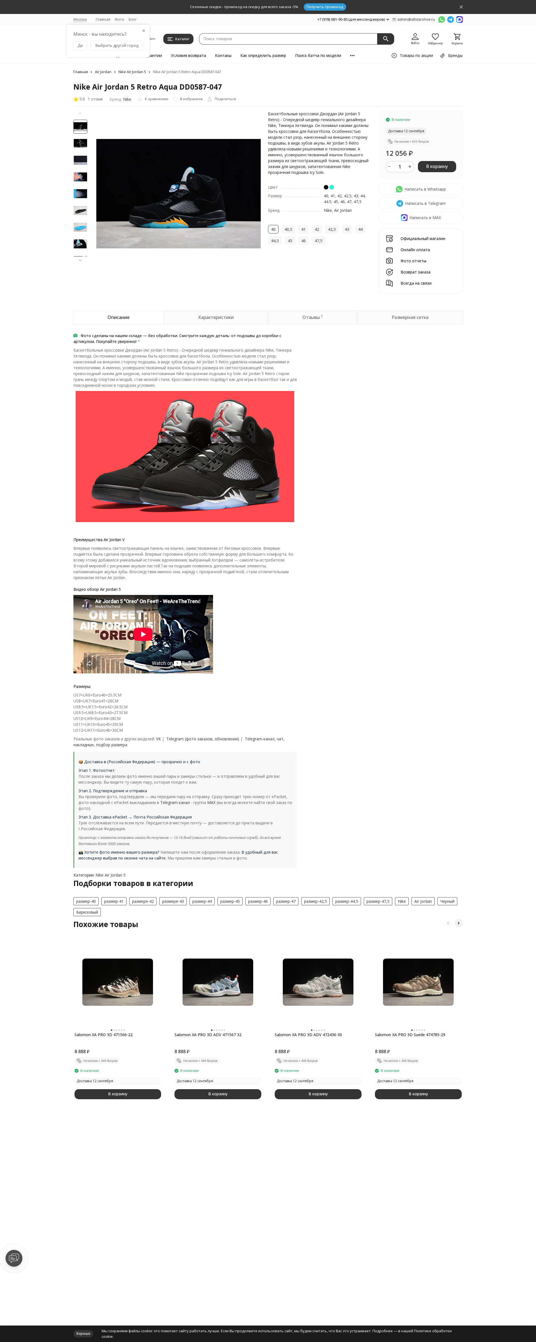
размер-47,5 (378, 901)
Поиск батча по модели (318, 55)
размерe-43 (173, 901)
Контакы (223, 55)
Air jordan (423, 901)
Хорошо (83, 1333)
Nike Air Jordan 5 (132, 72)
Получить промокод (325, 6)
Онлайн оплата (415, 250)
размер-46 (258, 901)
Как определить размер (263, 55)
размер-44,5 (346, 901)
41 (333, 195)
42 (339, 195)
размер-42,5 (315, 901)
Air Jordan (103, 72)
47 (349, 201)
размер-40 (86, 901)
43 (356, 195)
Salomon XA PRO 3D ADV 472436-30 (308, 1034)
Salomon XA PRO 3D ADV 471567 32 (207, 1034)
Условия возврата (188, 55)
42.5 (347, 195)
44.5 (327, 201)
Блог (133, 19)
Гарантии (152, 55)
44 (362, 195)
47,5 (358, 201)
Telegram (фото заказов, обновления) (202, 738)
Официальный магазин (423, 238)
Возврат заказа (415, 272)
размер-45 (230, 901)
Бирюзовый (87, 912)
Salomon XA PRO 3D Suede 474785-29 (410, 1034)
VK (158, 738)
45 (336, 201)
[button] (80, 260)
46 (342, 201)
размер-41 (114, 901)
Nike (127, 99)
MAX (211, 802)
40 (326, 195)
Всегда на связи (416, 283)
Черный (447, 901)
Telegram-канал (175, 802)
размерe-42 (143, 901)
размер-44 (202, 901)
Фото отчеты (413, 261)
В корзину (437, 166)
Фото (119, 19)
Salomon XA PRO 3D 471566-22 (104, 1034)
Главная (103, 19)
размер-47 (286, 901)
